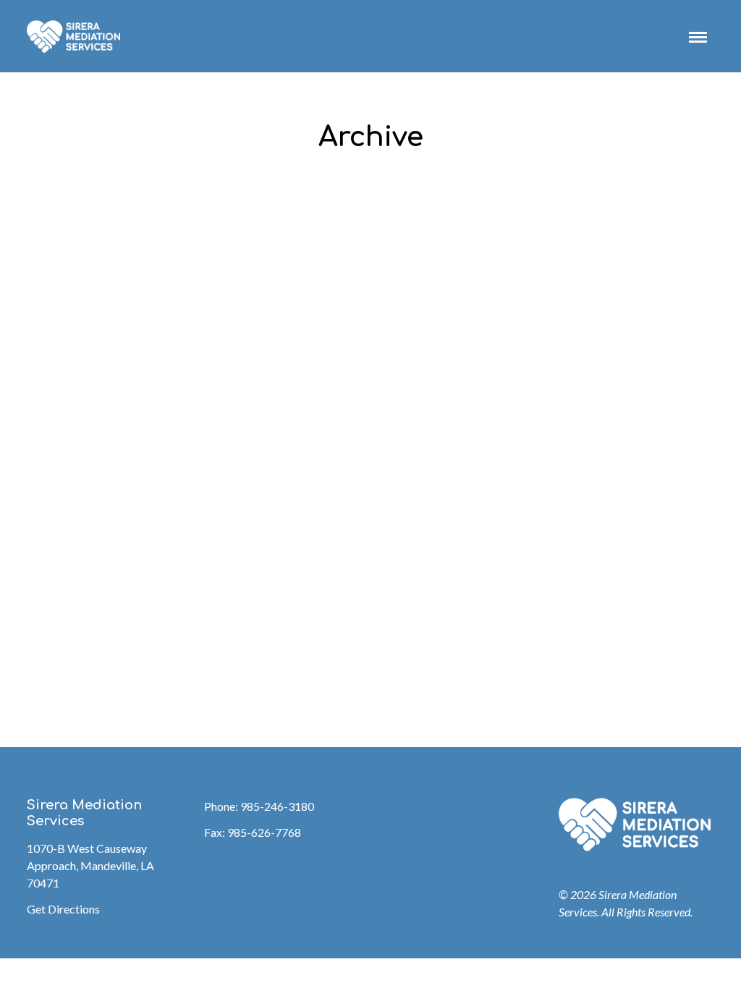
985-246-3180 (277, 806)
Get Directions (63, 909)
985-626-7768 (264, 832)
